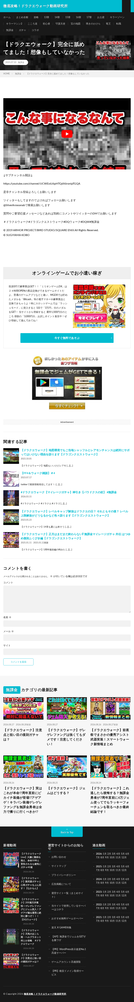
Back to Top (67, 832)
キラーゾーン (117, 17)
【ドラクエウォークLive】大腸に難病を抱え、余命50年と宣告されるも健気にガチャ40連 (31, 861)
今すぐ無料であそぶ (67, 338)
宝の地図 (75, 24)
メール (8, 631)
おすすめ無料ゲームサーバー (67, 918)
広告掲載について (61, 884)
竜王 (108, 24)
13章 (46, 17)
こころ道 (32, 24)
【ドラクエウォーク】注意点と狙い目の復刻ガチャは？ (22, 735)
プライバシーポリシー (63, 875)
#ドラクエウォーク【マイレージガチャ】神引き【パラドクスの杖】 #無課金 (69, 492)
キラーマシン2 (14, 24)
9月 (107, 870)
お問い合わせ (58, 857)
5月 (123, 854)
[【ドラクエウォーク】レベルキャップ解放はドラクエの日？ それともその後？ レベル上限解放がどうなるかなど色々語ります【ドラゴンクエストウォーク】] (11, 517)
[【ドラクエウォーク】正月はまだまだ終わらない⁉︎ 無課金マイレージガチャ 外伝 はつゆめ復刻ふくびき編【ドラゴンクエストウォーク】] (11, 540)
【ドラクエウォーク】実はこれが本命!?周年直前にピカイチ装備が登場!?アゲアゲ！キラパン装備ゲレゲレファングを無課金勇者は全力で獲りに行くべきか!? (22, 800)
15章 (67, 17)
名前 (7, 617)
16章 (78, 17)
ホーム (7, 17)
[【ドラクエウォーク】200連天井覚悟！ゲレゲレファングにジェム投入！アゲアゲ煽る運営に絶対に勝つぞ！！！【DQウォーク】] (11, 905)
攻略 (36, 17)
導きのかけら (93, 24)
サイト (7, 645)
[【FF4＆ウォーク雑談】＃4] (11, 479)
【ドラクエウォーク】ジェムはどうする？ (66, 791)
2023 (99, 892)
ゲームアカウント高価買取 (66, 962)
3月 (114, 854)
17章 (89, 17)
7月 (98, 857)
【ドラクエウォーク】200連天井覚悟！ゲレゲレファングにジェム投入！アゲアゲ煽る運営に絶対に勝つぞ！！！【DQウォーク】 (31, 909)
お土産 (101, 17)
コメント (8, 582)
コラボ (35, 30)
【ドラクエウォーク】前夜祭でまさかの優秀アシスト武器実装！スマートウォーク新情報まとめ (109, 737)
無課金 (9, 30)
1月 (105, 854)
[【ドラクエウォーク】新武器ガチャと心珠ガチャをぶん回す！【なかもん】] (11, 884)
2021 (99, 917)
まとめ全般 (22, 17)
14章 (57, 17)
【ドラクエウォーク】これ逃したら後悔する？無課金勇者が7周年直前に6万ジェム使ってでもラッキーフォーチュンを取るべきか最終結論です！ (110, 800)
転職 (118, 24)
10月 (112, 870)
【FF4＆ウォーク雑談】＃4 (38, 473)
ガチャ (22, 30)
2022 (99, 904)
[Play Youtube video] (67, 133)
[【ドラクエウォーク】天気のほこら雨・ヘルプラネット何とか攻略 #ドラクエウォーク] (11, 936)
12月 (124, 870)
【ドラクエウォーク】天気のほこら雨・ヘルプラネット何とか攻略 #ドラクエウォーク (31, 937)
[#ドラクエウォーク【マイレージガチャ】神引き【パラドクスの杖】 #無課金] (11, 498)
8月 (102, 857)
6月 (127, 854)
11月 (118, 870)
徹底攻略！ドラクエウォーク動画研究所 (45, 994)
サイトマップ (58, 866)
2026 (99, 854)
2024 (99, 879)
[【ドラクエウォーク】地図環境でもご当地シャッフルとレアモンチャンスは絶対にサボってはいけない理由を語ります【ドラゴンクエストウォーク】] (11, 456)
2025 (99, 866)
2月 (109, 854)
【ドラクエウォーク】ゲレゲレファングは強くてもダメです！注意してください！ (66, 737)
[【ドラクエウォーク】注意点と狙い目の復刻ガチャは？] (11, 961)
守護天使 (60, 24)
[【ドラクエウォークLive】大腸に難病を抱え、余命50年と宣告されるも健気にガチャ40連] (11, 860)
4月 (118, 854)
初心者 (46, 24)
